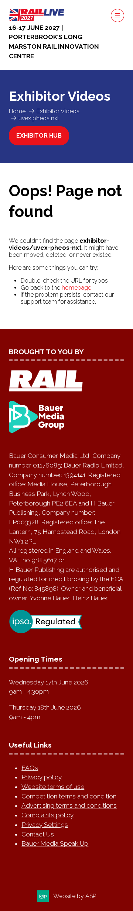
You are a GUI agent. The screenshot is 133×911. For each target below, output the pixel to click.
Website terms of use (52, 786)
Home (17, 111)
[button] (117, 15)
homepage (76, 287)
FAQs (29, 768)
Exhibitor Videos (58, 111)
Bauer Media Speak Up (54, 843)
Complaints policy (47, 815)
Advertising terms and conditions (69, 805)
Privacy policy (41, 777)
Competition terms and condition (68, 796)
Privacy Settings (44, 824)
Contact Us (37, 834)
